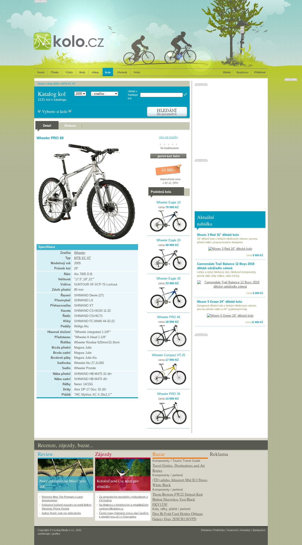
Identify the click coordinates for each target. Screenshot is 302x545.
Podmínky (219, 530)
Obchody (122, 72)
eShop (95, 72)
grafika (56, 533)
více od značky (168, 137)
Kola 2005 (53, 83)
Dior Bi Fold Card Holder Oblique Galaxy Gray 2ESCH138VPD (177, 516)
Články (55, 72)
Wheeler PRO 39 (168, 394)
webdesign (44, 533)
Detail (47, 125)
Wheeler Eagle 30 (168, 278)
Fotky (137, 72)
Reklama (206, 530)
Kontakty (245, 530)
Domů (40, 72)
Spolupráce (258, 530)
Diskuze (70, 125)
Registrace (242, 72)
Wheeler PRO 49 (168, 317)
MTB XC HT (69, 83)
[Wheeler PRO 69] (86, 240)
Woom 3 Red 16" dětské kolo (218, 235)
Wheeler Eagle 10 (168, 202)
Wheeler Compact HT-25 (168, 355)
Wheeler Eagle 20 (168, 240)
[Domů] (81, 46)
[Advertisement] (237, 487)
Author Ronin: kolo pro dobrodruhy (61, 513)
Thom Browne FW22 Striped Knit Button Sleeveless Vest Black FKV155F (177, 499)
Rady (82, 72)
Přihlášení (259, 72)
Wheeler (79, 253)
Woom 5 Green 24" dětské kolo (219, 301)
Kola (108, 72)
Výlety (69, 72)
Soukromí (232, 530)
